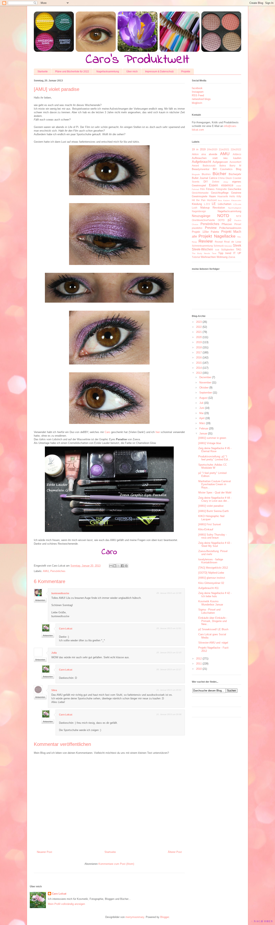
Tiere (214, 253)
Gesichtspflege (219, 192)
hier (158, 432)
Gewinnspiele (199, 196)
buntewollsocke (60, 593)
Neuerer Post (44, 851)
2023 (199, 321)
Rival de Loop (232, 241)
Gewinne (236, 192)
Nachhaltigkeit (234, 208)
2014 (199, 367)
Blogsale (196, 174)
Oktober (204, 387)
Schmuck (219, 245)
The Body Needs (201, 253)
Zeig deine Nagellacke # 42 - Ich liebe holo (215, 595)
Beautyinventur (200, 169)
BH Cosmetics (222, 169)
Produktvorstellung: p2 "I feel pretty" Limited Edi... (214, 458)
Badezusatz (209, 165)
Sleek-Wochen (202, 249)
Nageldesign (199, 211)
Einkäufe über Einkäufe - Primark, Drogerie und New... (212, 621)
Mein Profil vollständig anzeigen (66, 903)
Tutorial (196, 257)
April (202, 418)
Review (205, 241)
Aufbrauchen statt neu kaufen (216, 158)
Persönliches (57, 571)
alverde (213, 154)
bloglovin (197, 102)
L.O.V (207, 204)
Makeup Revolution (212, 207)
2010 (199, 668)
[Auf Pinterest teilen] (126, 566)
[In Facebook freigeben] (122, 566)
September (205, 392)
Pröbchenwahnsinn (230, 227)
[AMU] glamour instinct (211, 577)
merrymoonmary (134, 917)
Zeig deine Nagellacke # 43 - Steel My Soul (215, 544)
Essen (213, 185)
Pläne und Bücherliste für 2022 (72, 71)
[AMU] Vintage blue (209, 443)
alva (203, 154)
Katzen (226, 200)
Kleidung (197, 204)
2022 (199, 326)
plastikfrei (197, 228)
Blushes (206, 174)
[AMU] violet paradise (210, 505)
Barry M (235, 165)
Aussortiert (235, 162)
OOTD (221, 220)
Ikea (220, 200)
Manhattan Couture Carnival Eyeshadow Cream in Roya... (214, 484)
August (203, 397)
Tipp (220, 253)
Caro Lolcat (65, 628)
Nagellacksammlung (107, 71)
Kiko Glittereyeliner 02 (211, 582)
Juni (201, 407)
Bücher (219, 173)
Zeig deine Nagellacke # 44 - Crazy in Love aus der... (215, 499)
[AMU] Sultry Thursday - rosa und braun (212, 536)
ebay (225, 182)
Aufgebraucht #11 (208, 588)
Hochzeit (212, 200)
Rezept (219, 241)
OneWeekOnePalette (203, 220)
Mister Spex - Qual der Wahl (214, 492)
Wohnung (222, 257)
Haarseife (222, 196)
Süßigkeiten (227, 249)
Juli (201, 402)
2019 (199, 342)
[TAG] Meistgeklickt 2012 (213, 567)
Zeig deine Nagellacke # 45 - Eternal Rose (215, 450)
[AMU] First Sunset (209, 524)
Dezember (205, 377)
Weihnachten (208, 257)
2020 (199, 337)
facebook (197, 88)
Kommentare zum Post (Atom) (116, 863)
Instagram (198, 91)
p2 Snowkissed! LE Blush (213, 629)
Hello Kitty (235, 196)
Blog (238, 169)
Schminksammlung (202, 245)
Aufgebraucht (201, 161)
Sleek (237, 245)
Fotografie (221, 189)
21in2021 (224, 149)
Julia (54, 652)
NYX (238, 216)
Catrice (213, 178)
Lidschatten (224, 204)
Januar (203, 433)
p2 (229, 220)
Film (202, 189)
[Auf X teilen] (119, 566)
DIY (206, 181)
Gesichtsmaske (200, 192)
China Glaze (225, 178)
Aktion (195, 154)
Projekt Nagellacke (216, 236)
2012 (199, 658)
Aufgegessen (220, 161)
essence (227, 185)
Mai (201, 413)
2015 (199, 362)
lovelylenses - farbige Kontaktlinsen (210, 561)
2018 (199, 347)
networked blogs (201, 99)
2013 (199, 372)
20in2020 (212, 149)
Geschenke (234, 189)
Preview (211, 227)
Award (195, 165)
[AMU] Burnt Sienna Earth (213, 511)
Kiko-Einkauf (205, 529)
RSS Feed (198, 95)
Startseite (42, 71)
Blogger (164, 917)
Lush (194, 207)
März (202, 423)
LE (214, 204)
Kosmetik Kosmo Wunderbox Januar (210, 603)
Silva (54, 690)
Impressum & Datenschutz (159, 71)
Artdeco (237, 154)
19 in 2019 (199, 149)
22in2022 (236, 149)
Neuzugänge (201, 216)
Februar (203, 428)
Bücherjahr (235, 174)
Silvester (228, 246)
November (205, 382)
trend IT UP (233, 253)
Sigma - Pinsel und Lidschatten (209, 611)
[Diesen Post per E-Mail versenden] (111, 566)
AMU (46, 571)
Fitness (210, 189)
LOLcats (237, 204)
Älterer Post (175, 851)
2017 (199, 352)
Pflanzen (227, 224)
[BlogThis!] (115, 566)
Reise (194, 242)
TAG (238, 249)
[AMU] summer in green (212, 437)
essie (238, 186)
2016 (199, 357)
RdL (239, 237)
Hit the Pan (199, 200)
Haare (212, 196)
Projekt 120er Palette (205, 231)
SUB (217, 250)
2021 (199, 331)
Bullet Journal (200, 178)
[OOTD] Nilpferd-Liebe (211, 572)
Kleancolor (236, 200)
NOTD (223, 215)
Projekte (185, 71)
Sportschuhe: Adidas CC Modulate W (212, 466)
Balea (222, 165)
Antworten (40, 600)
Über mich (132, 71)
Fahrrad (195, 189)
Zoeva (231, 257)
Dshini (215, 181)
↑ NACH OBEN (262, 921)
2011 (199, 663)
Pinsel (237, 224)
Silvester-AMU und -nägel (213, 642)
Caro (107, 432)
